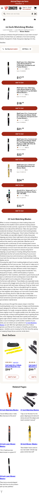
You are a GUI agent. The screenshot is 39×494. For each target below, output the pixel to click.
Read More (2, 42)
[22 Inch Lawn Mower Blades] (9, 434)
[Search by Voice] (32, 14)
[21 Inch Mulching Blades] (29, 400)
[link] (8, 30)
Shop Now (18, 3)
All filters (25, 49)
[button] (23, 3)
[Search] (4, 14)
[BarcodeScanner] (35, 14)
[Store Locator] (10, 19)
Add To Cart (20, 82)
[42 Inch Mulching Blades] (9, 400)
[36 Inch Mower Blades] (29, 434)
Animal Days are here (19, 1)
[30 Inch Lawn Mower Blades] (9, 466)
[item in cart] (35, 8)
